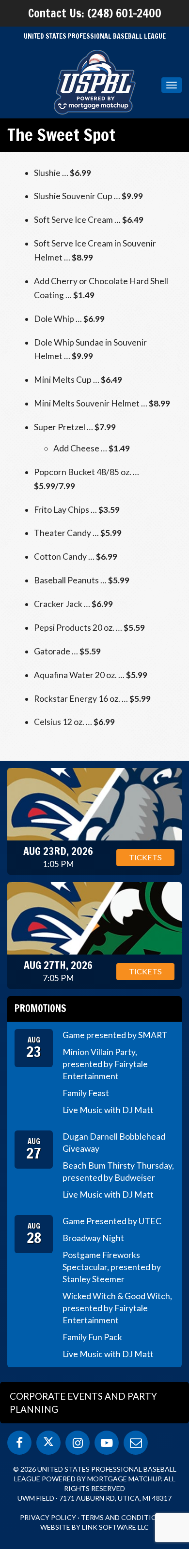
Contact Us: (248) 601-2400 (94, 13)
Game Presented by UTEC (112, 1221)
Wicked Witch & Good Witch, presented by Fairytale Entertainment (117, 1308)
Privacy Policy (48, 1517)
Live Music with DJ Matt (108, 1110)
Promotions (40, 1008)
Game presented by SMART (115, 1035)
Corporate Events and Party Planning (83, 1402)
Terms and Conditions (123, 1517)
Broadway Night (93, 1238)
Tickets (145, 857)
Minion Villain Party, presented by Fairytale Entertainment (105, 1064)
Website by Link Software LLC (94, 1527)
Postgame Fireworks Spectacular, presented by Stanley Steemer (112, 1267)
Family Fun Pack (92, 1337)
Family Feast (86, 1093)
